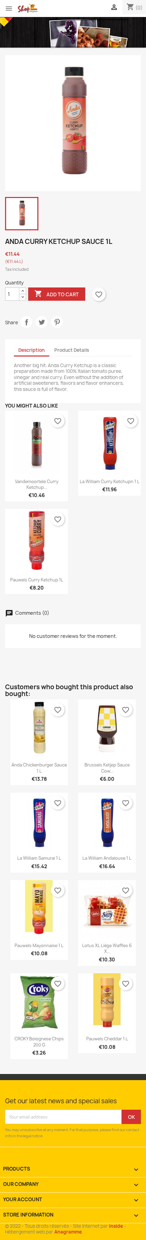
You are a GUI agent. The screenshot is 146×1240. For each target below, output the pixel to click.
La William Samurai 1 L (39, 858)
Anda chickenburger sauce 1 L (39, 768)
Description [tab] (31, 350)
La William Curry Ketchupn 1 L (110, 481)
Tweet (42, 322)
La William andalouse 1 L (107, 858)
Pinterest (57, 322)
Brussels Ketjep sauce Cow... (107, 768)
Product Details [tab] (71, 350)
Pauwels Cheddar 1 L (107, 1039)
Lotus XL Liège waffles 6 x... (107, 948)
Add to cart (56, 294)
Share (26, 322)
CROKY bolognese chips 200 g (39, 1041)
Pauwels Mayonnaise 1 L (39, 945)
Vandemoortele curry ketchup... (36, 484)
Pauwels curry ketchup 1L (36, 580)
